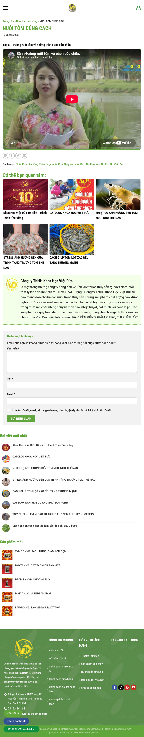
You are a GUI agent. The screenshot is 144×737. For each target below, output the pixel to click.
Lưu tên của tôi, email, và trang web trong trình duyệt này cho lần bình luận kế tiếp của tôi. (62, 410)
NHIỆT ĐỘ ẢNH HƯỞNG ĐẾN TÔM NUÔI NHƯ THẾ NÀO (45, 468)
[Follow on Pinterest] (127, 687)
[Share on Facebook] (12, 156)
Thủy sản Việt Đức (74, 164)
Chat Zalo (13, 713)
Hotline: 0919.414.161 (21, 729)
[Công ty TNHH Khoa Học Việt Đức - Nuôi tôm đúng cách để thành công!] (72, 8)
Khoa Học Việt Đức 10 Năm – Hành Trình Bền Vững (42, 445)
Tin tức (105, 164)
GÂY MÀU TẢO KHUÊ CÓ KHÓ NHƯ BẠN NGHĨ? (40, 502)
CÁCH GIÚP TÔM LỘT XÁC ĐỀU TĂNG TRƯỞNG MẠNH (44, 491)
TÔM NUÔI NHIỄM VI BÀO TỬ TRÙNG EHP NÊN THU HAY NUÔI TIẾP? (53, 514)
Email (11, 394)
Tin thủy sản (93, 164)
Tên (10, 378)
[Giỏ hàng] (138, 7)
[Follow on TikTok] (121, 687)
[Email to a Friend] (24, 156)
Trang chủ (8, 21)
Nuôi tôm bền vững (26, 21)
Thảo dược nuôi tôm (51, 164)
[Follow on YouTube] (133, 687)
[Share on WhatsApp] (5, 156)
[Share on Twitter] (18, 156)
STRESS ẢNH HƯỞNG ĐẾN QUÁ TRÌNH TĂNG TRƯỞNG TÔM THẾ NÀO (53, 479)
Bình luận (13, 348)
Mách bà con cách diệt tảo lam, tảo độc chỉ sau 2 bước (44, 525)
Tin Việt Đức (117, 164)
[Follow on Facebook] (114, 687)
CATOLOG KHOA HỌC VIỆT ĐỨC (31, 456)
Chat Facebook (16, 721)
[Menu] (5, 8)
